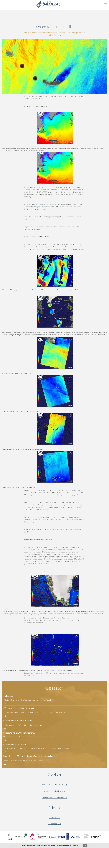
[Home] (48, 7)
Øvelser (54, 774)
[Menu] (105, 3)
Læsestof (54, 688)
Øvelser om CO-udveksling (54, 784)
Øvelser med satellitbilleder (54, 797)
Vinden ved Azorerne (66, 519)
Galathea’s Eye (54, 824)
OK (85, 846)
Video (64, 807)
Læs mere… (76, 846)
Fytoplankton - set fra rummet (44, 673)
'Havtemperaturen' (41, 227)
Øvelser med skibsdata (54, 791)
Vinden (36, 529)
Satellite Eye (54, 818)
